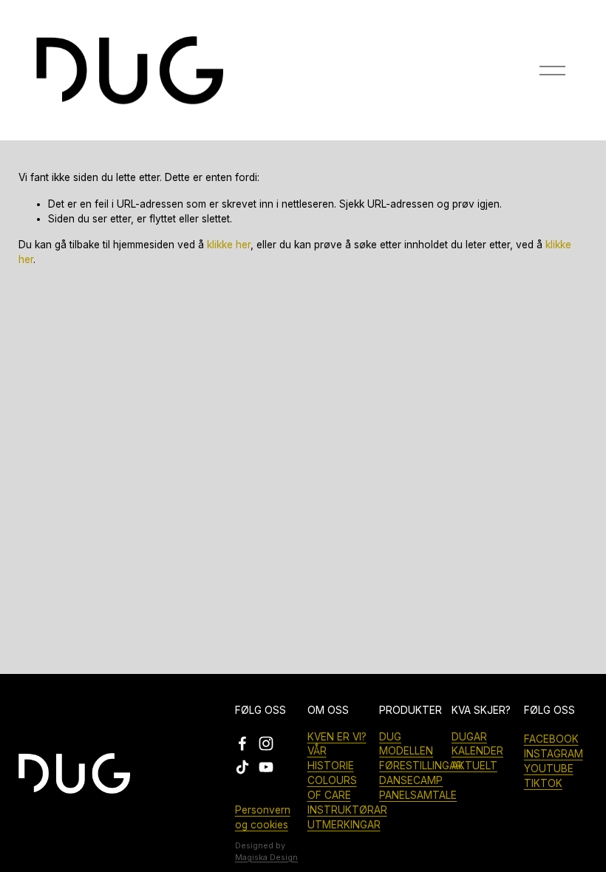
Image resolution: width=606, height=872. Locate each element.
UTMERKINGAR (344, 825)
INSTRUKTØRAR (347, 810)
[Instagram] (266, 743)
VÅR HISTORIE (330, 758)
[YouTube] (266, 767)
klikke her (229, 245)
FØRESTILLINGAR (421, 765)
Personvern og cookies (262, 817)
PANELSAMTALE (418, 795)
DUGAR (469, 737)
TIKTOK (543, 783)
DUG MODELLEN (406, 744)
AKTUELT (474, 765)
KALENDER (477, 751)
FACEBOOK (551, 739)
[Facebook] (242, 743)
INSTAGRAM (553, 754)
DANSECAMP (411, 780)
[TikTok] (242, 767)
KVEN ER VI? (337, 737)
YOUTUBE (548, 768)
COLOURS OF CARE (332, 787)
